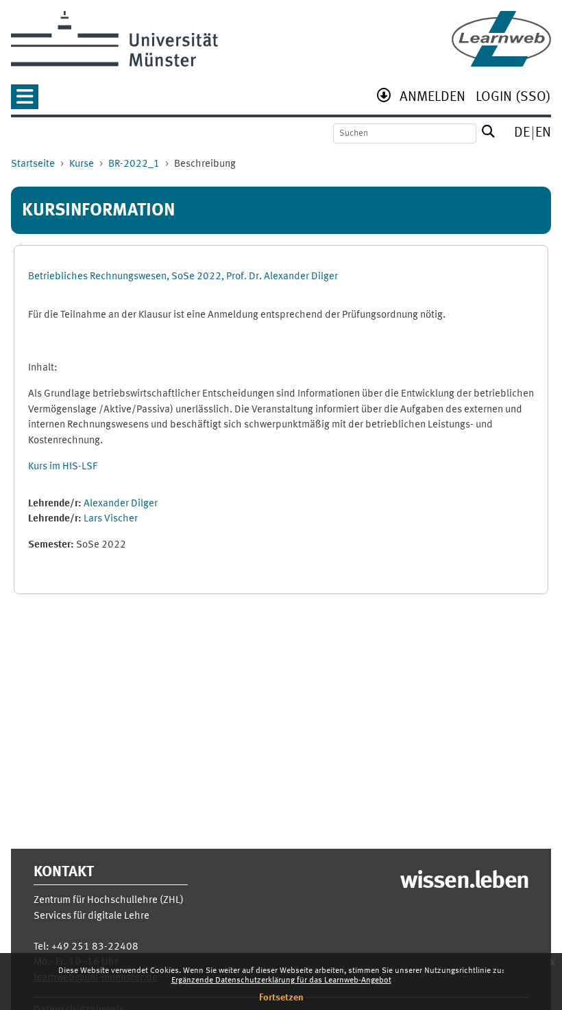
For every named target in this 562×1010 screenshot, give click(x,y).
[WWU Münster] (114, 39)
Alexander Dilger (121, 504)
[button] (24, 101)
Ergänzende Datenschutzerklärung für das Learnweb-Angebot (281, 980)
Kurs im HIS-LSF (62, 467)
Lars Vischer (111, 519)
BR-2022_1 (134, 164)
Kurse (81, 164)
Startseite (33, 164)
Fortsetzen (281, 997)
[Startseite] (501, 39)
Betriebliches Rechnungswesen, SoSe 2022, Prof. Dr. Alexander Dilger (183, 277)
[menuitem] (432, 98)
